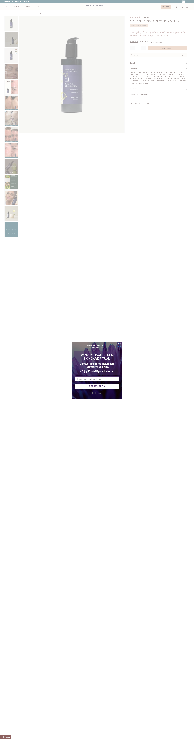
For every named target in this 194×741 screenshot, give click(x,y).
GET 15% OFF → (97, 386)
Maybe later (97, 393)
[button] (5, 737)
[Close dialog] (119, 345)
